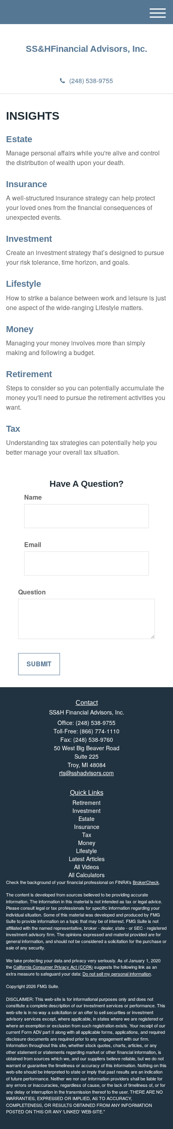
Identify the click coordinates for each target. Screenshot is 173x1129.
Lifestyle (23, 284)
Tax (13, 429)
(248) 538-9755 (91, 80)
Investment (29, 239)
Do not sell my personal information (116, 973)
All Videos (86, 867)
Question (32, 592)
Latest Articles (87, 859)
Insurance (26, 184)
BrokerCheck (146, 882)
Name (33, 497)
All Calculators (86, 875)
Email (32, 544)
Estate (19, 139)
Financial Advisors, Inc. (99, 49)
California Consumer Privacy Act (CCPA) (53, 967)
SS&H (38, 49)
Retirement (29, 374)
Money (19, 329)
